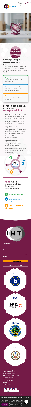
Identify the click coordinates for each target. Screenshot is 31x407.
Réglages (19, 404)
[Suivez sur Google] (16, 389)
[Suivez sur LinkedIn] (11, 389)
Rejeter (11, 404)
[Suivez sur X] (8, 389)
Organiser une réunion (15, 261)
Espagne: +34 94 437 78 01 (15, 265)
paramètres (20, 401)
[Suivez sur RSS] (13, 389)
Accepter (5, 404)
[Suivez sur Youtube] (5, 389)
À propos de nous (20, 4)
